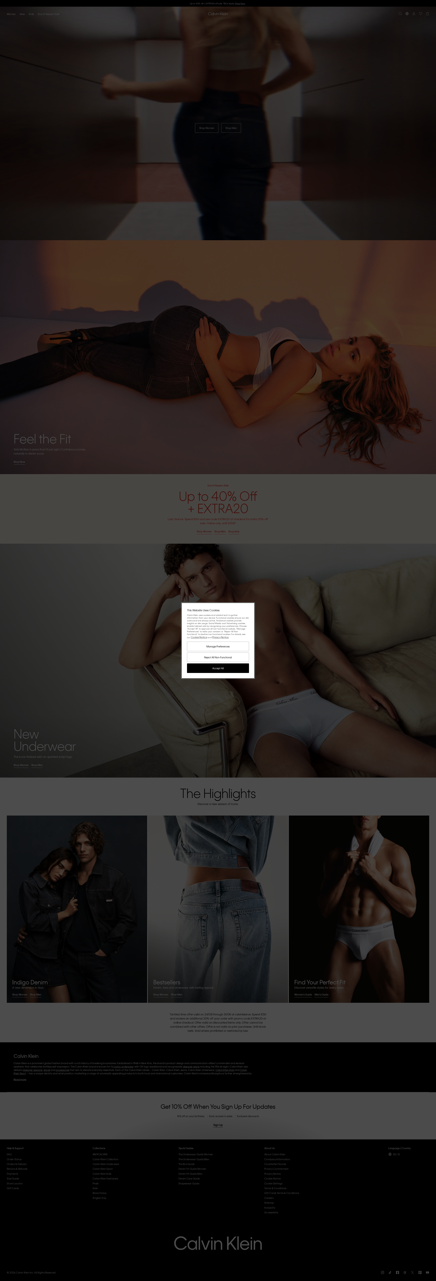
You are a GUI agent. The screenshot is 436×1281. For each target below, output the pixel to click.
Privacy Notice (220, 637)
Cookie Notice (199, 637)
